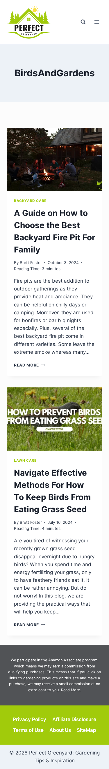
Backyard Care (30, 200)
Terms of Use (28, 730)
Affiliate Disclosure (74, 719)
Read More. (71, 690)
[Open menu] (96, 21)
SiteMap (86, 730)
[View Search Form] (83, 22)
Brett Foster (31, 262)
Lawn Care (25, 460)
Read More (29, 365)
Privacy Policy (29, 719)
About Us (60, 730)
